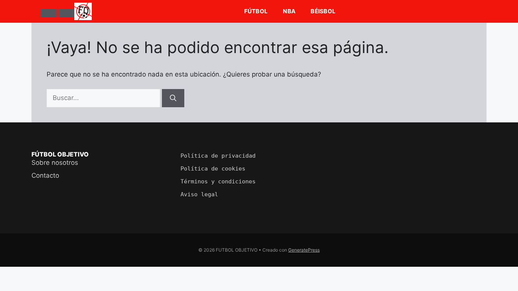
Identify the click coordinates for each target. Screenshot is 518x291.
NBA (289, 11)
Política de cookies (213, 168)
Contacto (45, 175)
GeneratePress (304, 250)
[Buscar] (66, 13)
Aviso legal (199, 194)
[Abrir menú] (49, 13)
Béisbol (323, 11)
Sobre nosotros (54, 162)
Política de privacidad (218, 155)
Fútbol (256, 11)
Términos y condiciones (218, 181)
